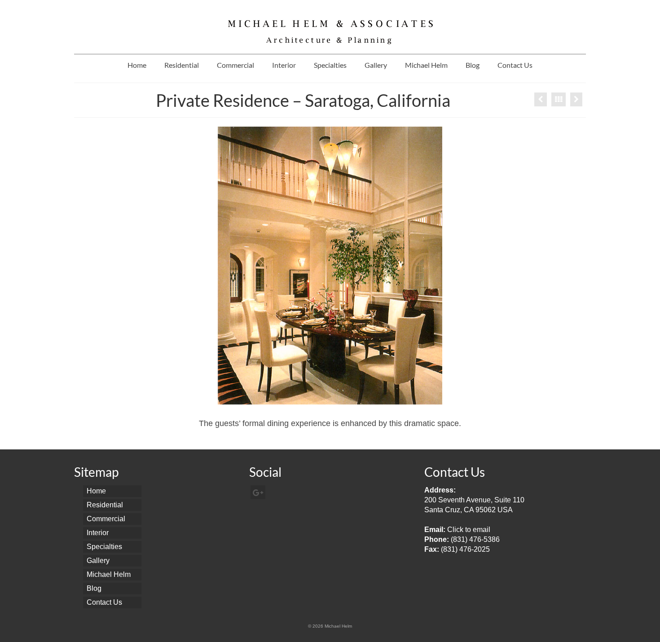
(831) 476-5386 (475, 539)
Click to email (468, 529)
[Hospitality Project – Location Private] (540, 99)
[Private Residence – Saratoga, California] (576, 99)
